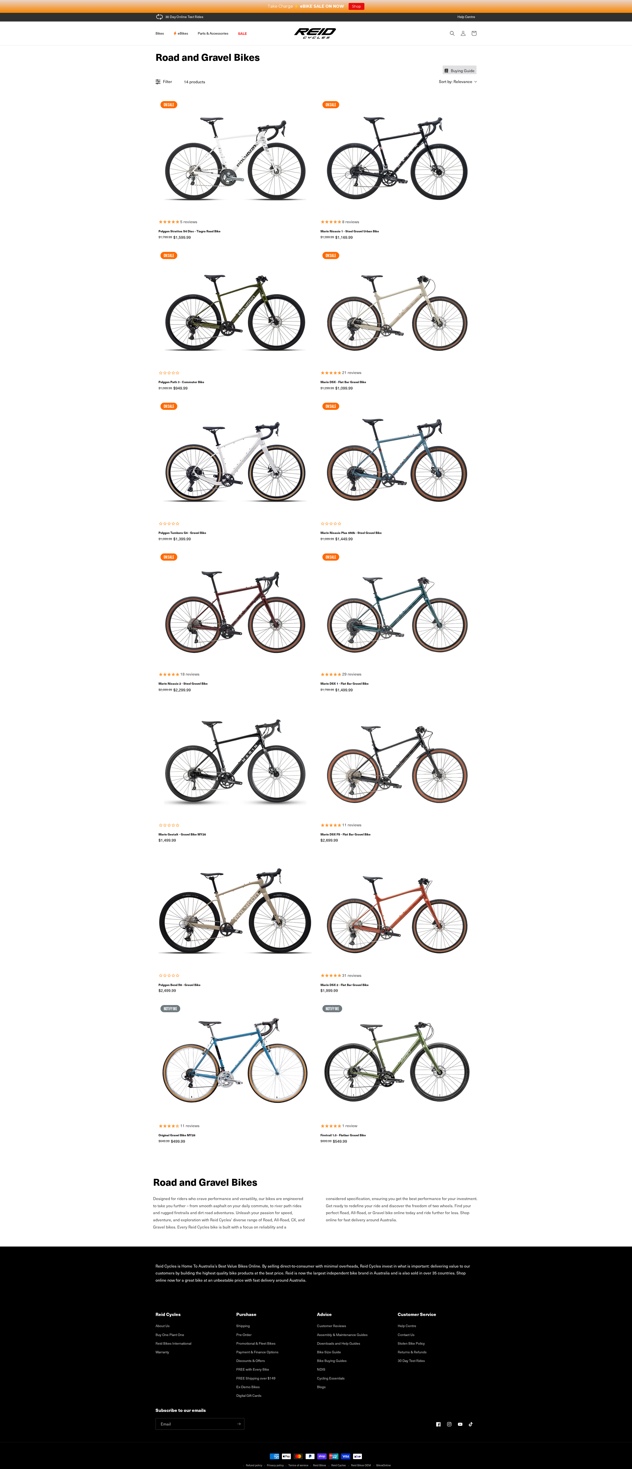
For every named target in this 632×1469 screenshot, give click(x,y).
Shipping (243, 1325)
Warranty (162, 1352)
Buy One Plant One (170, 1334)
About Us (163, 1325)
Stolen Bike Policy (411, 1343)
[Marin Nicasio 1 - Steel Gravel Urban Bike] (397, 156)
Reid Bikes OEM (361, 1465)
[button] (162, 33)
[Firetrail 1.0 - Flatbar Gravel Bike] (397, 1060)
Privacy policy (275, 1465)
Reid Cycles (338, 1465)
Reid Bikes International (173, 1343)
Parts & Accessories (213, 33)
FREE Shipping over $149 (256, 1378)
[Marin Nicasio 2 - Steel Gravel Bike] (235, 608)
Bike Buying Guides (332, 1360)
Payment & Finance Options (257, 1352)
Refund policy (254, 1465)
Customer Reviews (331, 1325)
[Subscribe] (238, 1424)
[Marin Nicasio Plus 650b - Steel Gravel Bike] (397, 458)
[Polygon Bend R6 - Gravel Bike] (235, 910)
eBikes (182, 33)
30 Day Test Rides (411, 1360)
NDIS (321, 1369)
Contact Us (406, 1334)
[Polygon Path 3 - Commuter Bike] (235, 307)
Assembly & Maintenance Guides (342, 1334)
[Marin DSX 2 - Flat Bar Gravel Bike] (397, 910)
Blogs (321, 1386)
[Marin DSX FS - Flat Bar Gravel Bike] (397, 759)
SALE (242, 33)
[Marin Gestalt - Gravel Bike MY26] (235, 759)
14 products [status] (194, 82)
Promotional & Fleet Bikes (256, 1343)
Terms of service (298, 1465)
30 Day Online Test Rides (184, 16)
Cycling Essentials (331, 1378)
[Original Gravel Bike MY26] (235, 1060)
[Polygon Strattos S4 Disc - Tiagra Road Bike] (235, 156)
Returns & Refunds (412, 1352)
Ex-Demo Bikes (248, 1386)
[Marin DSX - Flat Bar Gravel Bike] (397, 307)
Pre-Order (244, 1334)
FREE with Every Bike (252, 1369)
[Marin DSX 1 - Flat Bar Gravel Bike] (397, 608)
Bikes (160, 33)
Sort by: (455, 82)
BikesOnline (383, 1465)
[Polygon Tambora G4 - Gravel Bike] (235, 458)
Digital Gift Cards (248, 1395)
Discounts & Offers (250, 1360)
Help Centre (466, 16)
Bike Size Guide (329, 1352)
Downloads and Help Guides (338, 1343)
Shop (356, 6)
